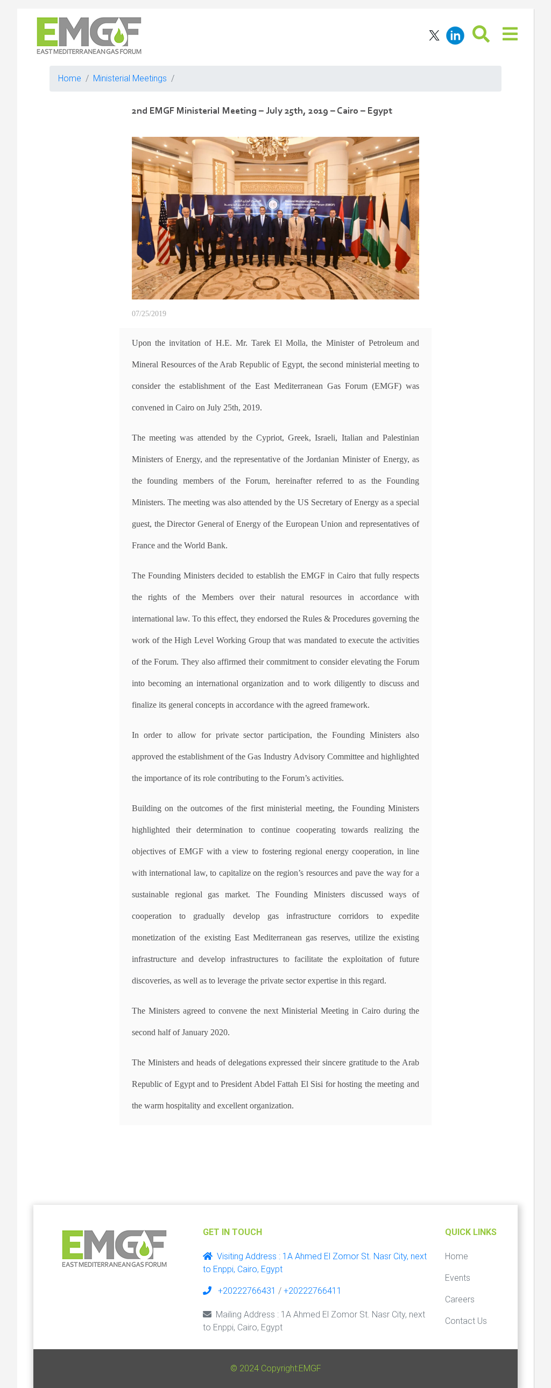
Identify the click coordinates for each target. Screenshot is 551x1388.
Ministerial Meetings (130, 78)
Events (457, 1278)
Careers (460, 1299)
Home (69, 78)
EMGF (310, 1368)
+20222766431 (246, 1291)
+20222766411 (313, 1291)
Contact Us (466, 1321)
